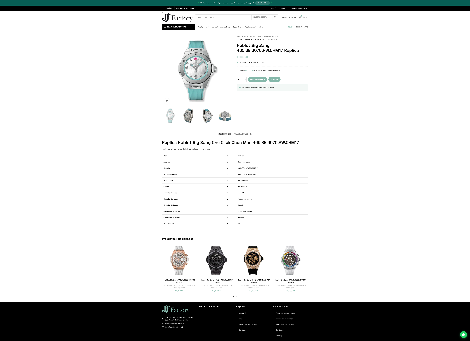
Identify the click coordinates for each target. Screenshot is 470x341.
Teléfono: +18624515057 (175, 323)
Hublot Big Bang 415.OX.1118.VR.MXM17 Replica (254, 281)
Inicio (239, 36)
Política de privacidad (284, 319)
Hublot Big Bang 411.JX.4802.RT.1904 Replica (179, 281)
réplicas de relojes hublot (201, 149)
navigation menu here (221, 27)
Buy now (274, 79)
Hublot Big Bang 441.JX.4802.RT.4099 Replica (290, 281)
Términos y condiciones (285, 313)
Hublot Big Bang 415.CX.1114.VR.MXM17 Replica (216, 281)
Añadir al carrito (257, 79)
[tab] (224, 132)
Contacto (243, 330)
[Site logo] (177, 17)
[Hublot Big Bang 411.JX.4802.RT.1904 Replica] (179, 260)
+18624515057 (262, 3)
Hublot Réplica (250, 36)
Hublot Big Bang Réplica (268, 36)
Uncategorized (179, 288)
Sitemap (279, 336)
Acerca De (243, 313)
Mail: (174, 327)
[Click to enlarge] (167, 101)
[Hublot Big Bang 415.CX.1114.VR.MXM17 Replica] (216, 260)
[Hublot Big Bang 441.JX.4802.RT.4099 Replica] (290, 260)
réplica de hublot (184, 149)
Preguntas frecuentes (248, 324)
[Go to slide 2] (236, 296)
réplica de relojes (169, 149)
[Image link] (176, 309)
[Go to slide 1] (233, 296)
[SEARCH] (275, 17)
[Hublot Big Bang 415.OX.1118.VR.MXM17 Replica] (253, 260)
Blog (240, 319)
